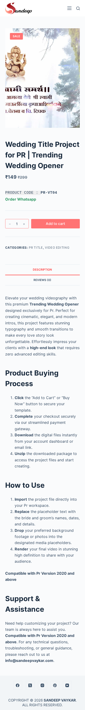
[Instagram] (42, 685)
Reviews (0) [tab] (42, 280)
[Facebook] (17, 685)
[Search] (78, 8)
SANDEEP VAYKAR (60, 700)
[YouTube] (67, 685)
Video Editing (57, 247)
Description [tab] (42, 269)
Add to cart (55, 223)
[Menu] (69, 8)
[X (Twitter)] (30, 685)
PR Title (36, 247)
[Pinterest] (55, 685)
